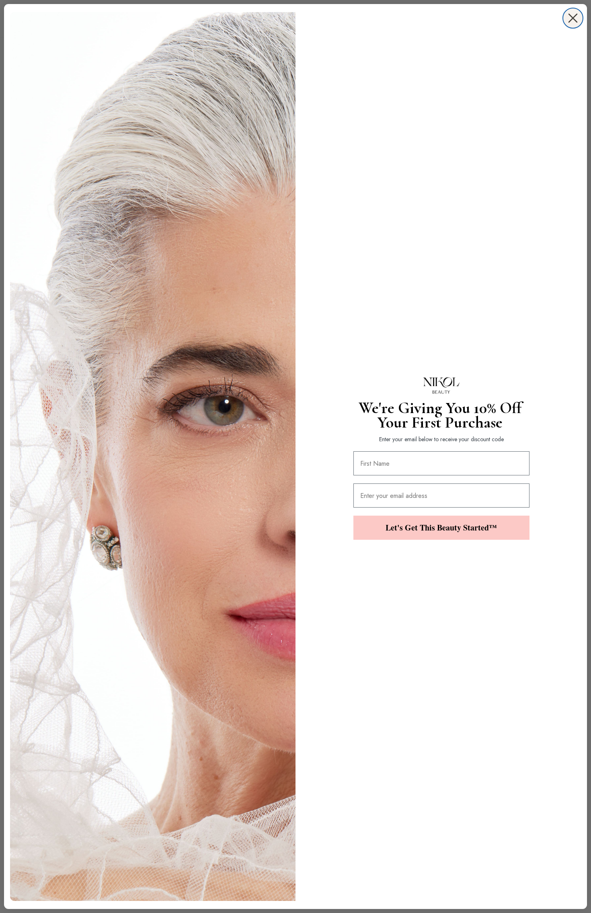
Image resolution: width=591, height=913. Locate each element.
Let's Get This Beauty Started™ (441, 527)
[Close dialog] (573, 18)
